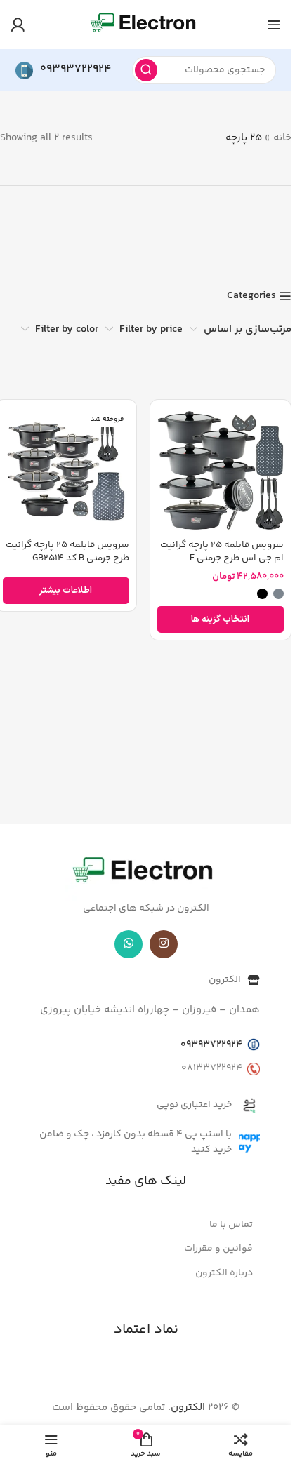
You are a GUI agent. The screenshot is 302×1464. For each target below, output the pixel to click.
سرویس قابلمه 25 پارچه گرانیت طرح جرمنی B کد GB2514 (67, 551)
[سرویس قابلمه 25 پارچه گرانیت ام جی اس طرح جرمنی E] (220, 470)
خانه (282, 138)
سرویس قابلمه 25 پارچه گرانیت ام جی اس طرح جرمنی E (222, 551)
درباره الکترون (224, 1273)
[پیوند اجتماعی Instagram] (164, 944)
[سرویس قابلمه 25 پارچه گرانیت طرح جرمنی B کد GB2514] (66, 470)
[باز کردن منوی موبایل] (274, 25)
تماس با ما (231, 1225)
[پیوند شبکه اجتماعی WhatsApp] (128, 944)
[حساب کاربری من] (18, 25)
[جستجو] (146, 70)
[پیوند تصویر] (146, 872)
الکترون (188, 1407)
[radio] (278, 594)
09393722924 (211, 1044)
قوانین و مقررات (218, 1248)
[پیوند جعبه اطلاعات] (63, 70)
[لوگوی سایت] (145, 24)
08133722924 (211, 1068)
